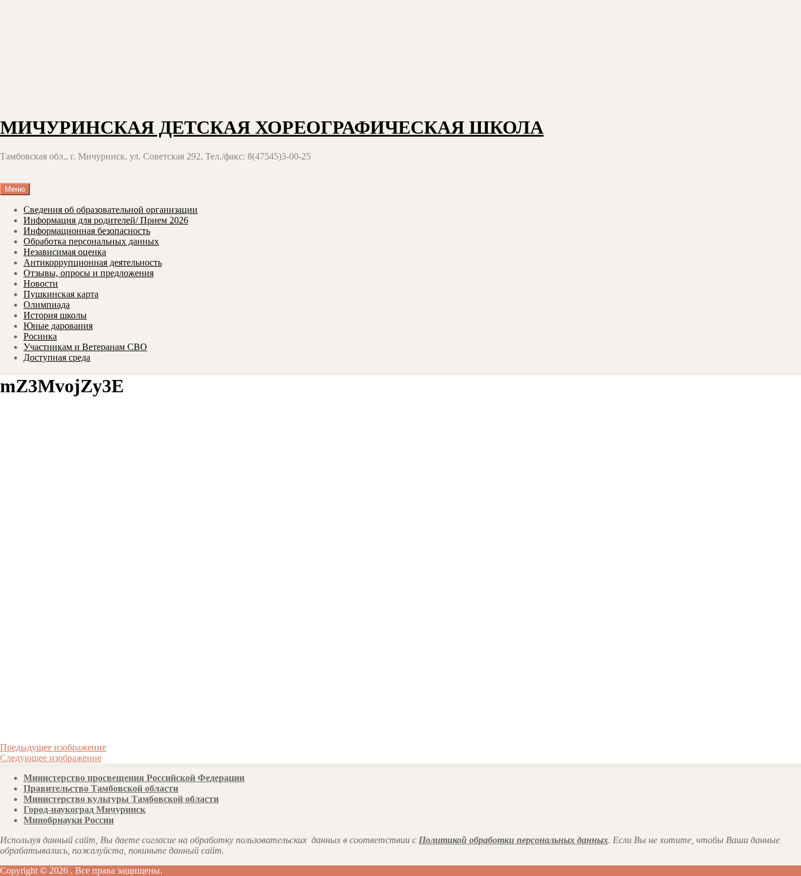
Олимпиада (46, 305)
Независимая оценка (64, 252)
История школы (55, 315)
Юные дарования (58, 326)
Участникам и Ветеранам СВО (85, 347)
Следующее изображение (50, 758)
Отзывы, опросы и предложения (88, 273)
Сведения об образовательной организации (110, 210)
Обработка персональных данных (91, 241)
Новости (40, 283)
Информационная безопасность (86, 231)
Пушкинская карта (61, 294)
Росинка (40, 336)
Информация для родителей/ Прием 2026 (105, 220)
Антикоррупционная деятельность (92, 262)
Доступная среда (56, 357)
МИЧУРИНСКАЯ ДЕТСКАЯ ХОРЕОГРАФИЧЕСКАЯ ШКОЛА (272, 127)
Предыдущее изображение (53, 747)
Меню (15, 189)
